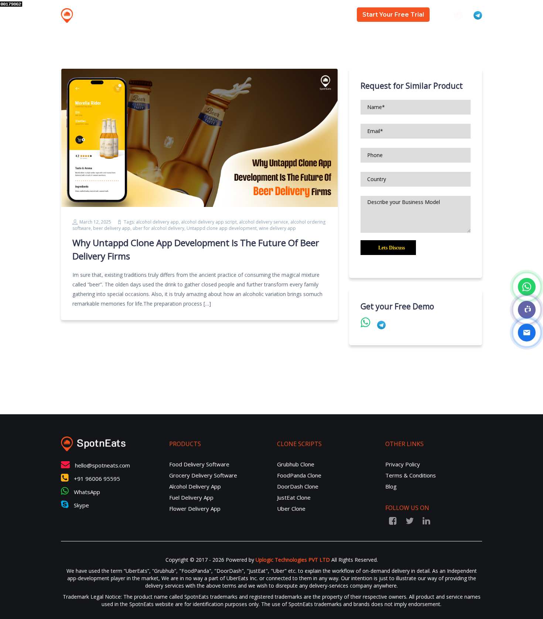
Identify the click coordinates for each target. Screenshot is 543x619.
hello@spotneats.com (102, 465)
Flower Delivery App (195, 508)
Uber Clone (291, 508)
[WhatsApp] (527, 287)
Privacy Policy (402, 464)
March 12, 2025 (95, 222)
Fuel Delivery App (191, 497)
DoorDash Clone (297, 486)
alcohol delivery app (157, 222)
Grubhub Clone (295, 464)
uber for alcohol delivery (158, 228)
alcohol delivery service (263, 222)
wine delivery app (277, 228)
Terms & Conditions (410, 475)
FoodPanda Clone (299, 475)
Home (215, 15)
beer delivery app (111, 228)
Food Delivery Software (199, 464)
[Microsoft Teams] (527, 310)
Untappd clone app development (222, 228)
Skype (80, 505)
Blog (337, 15)
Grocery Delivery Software (203, 475)
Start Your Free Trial (393, 14)
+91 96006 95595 (96, 478)
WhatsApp (86, 492)
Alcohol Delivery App (195, 486)
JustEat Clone (294, 497)
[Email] (527, 332)
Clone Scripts (295, 15)
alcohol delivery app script (209, 222)
